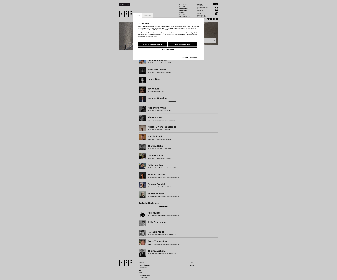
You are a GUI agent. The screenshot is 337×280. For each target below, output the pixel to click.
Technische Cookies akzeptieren (152, 44)
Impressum (185, 57)
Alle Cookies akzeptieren (182, 44)
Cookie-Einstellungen (167, 50)
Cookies (137, 15)
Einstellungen (147, 15)
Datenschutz (193, 57)
